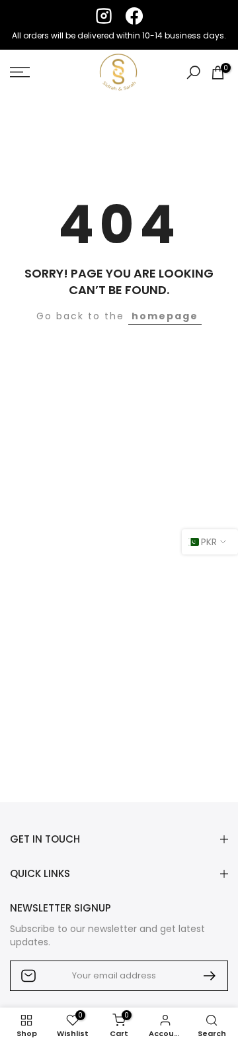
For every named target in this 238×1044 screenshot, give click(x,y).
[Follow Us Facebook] (134, 16)
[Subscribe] (204, 976)
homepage (165, 316)
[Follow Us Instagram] (104, 16)
